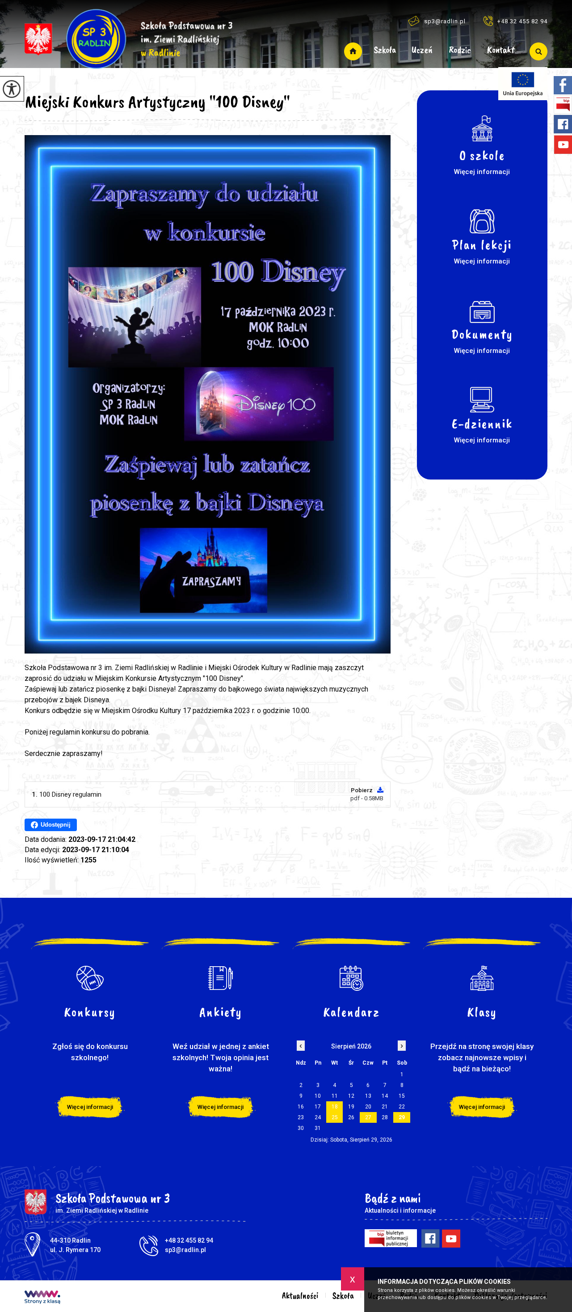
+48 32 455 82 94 (522, 21)
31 (318, 1128)
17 (318, 1107)
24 (318, 1117)
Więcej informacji (90, 1107)
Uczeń (422, 50)
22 (402, 1107)
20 (368, 1107)
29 (402, 1117)
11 (335, 1096)
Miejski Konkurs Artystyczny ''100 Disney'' (157, 101)
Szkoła (385, 50)
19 (351, 1107)
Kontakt (501, 50)
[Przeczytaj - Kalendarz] (351, 978)
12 (351, 1096)
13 (368, 1096)
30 (301, 1128)
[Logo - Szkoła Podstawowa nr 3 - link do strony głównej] (128, 34)
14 (385, 1096)
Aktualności (353, 51)
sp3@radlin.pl (445, 21)
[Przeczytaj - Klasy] (482, 978)
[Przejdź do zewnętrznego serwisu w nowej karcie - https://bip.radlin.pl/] (391, 1238)
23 (301, 1117)
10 (318, 1096)
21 (385, 1107)
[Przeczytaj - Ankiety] (221, 978)
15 (402, 1096)
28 (385, 1117)
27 (368, 1117)
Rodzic (460, 50)
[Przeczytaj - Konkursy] (90, 978)
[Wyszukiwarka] (535, 51)
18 (335, 1107)
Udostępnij (56, 824)
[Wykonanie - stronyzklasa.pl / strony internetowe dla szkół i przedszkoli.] (42, 1298)
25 (335, 1117)
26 (351, 1117)
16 (301, 1107)
